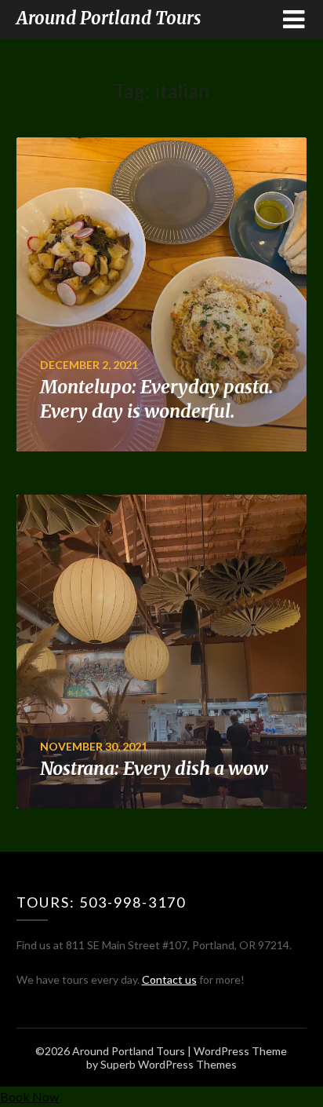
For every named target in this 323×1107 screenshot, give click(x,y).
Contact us (169, 979)
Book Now (29, 1096)
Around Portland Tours (108, 18)
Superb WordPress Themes (168, 1064)
